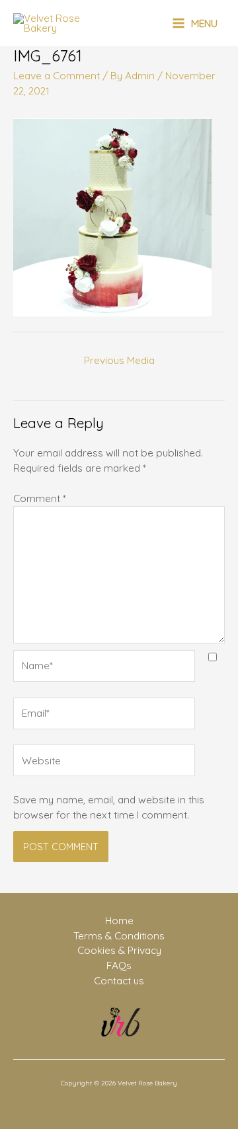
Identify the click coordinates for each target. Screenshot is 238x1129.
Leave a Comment (56, 75)
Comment (39, 498)
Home (119, 920)
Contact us (119, 980)
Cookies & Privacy (119, 950)
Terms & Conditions (119, 935)
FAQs (119, 965)
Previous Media (119, 360)
